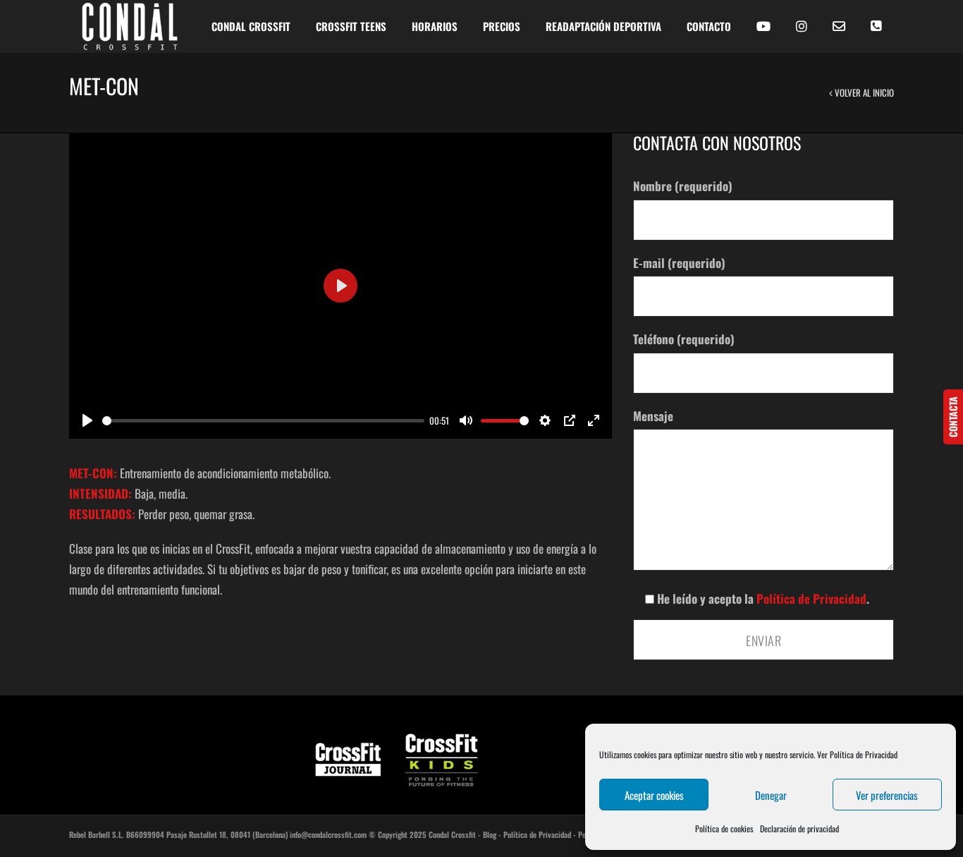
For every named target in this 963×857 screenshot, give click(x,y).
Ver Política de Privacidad (857, 754)
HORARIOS (435, 26)
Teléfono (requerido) (684, 339)
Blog (489, 834)
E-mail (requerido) (679, 263)
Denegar (771, 795)
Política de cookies (724, 828)
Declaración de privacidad (799, 828)
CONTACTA (952, 416)
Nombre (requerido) (682, 186)
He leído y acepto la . (761, 598)
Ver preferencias (887, 795)
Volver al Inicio (863, 92)
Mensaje (653, 416)
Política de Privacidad (811, 598)
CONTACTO (709, 26)
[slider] (263, 420)
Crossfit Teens (351, 26)
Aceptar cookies (654, 795)
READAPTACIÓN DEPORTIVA (603, 26)
